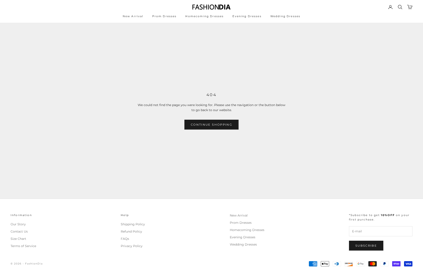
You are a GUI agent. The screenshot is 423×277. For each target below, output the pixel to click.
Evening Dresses (246, 16)
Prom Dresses (164, 16)
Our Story (18, 224)
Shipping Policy (133, 224)
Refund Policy (131, 231)
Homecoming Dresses (204, 16)
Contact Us (19, 231)
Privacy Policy (132, 246)
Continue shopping (211, 124)
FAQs (125, 239)
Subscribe (366, 245)
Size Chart (18, 239)
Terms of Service (23, 246)
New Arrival (133, 16)
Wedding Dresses (285, 16)
